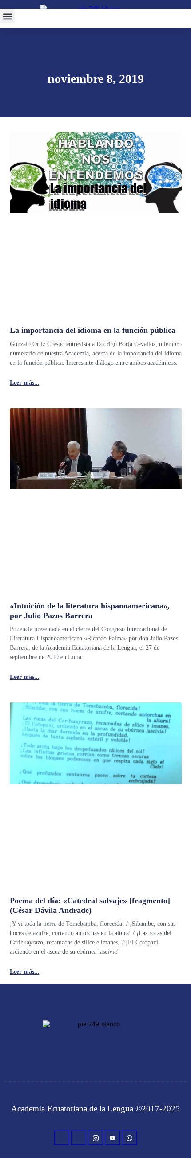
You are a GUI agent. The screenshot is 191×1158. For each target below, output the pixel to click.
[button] (7, 16)
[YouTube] (112, 1138)
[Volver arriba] (180, 1138)
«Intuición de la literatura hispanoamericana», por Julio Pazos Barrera (90, 610)
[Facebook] (61, 1138)
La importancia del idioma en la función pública (92, 330)
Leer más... (25, 383)
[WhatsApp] (129, 1138)
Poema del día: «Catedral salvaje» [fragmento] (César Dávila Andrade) (90, 905)
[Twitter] (78, 1138)
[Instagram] (95, 1138)
